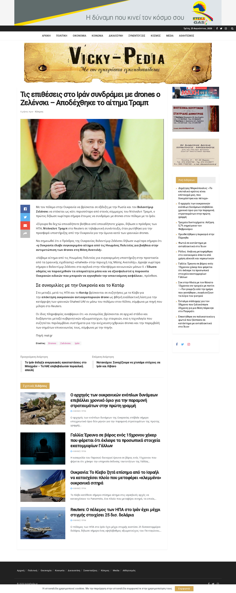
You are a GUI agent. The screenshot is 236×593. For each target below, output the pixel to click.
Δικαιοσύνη (116, 35)
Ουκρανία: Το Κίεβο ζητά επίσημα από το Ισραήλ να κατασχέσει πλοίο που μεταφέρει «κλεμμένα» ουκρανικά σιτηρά (115, 477)
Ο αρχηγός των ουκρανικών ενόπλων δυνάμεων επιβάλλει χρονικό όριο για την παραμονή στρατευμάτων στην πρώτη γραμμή (114, 400)
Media (169, 35)
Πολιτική (61, 35)
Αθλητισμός (186, 35)
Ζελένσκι (65, 343)
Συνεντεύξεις (137, 35)
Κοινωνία (97, 35)
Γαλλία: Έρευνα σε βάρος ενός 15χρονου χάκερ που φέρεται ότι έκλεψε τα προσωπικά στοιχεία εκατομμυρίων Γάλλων (115, 440)
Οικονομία (79, 35)
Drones (52, 343)
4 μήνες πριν (79, 411)
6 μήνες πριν (26, 111)
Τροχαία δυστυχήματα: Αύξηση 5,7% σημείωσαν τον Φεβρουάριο (196, 225)
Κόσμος (156, 35)
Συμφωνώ (184, 588)
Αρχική (46, 35)
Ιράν (77, 343)
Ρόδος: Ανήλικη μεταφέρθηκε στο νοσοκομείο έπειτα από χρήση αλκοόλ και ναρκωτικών (196, 255)
